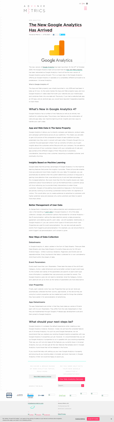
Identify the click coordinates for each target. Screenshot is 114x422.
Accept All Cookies (93, 419)
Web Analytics (35, 20)
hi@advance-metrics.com (35, 403)
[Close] (111, 419)
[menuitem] (80, 3)
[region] (57, 419)
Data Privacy (62, 414)
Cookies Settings (80, 419)
